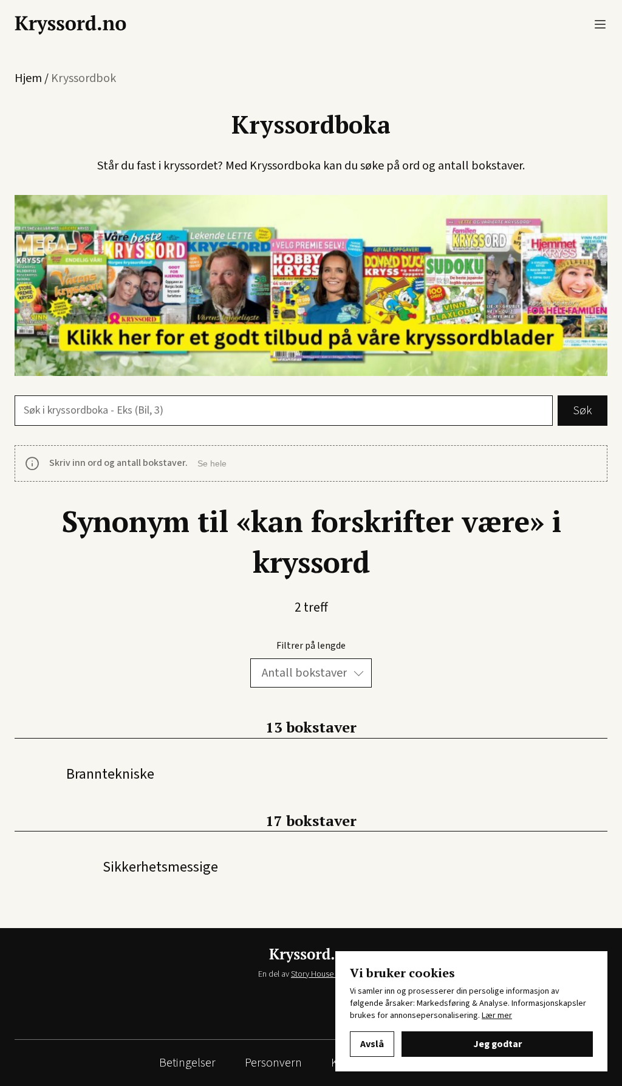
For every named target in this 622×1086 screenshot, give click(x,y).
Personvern (273, 1062)
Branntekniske (110, 774)
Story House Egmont (326, 974)
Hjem (28, 78)
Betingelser (187, 1062)
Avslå (372, 1044)
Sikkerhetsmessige (160, 867)
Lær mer (497, 1015)
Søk (582, 410)
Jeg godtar (497, 1044)
